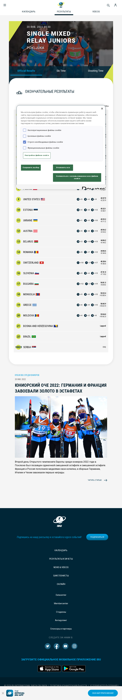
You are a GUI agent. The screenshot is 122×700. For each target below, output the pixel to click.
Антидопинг (61, 620)
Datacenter (61, 595)
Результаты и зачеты (61, 559)
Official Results (26, 70)
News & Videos (61, 567)
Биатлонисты (61, 575)
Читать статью (95, 480)
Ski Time (61, 70)
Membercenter (61, 603)
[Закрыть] (102, 108)
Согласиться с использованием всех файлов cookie (77, 177)
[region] (61, 147)
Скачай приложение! (103, 693)
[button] (5, 3)
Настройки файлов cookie (37, 155)
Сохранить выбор (31, 167)
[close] (3, 693)
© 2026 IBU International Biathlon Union (25, 685)
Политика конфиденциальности (68, 685)
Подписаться (97, 537)
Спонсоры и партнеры (61, 629)
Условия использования (104, 685)
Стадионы (61, 612)
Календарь (61, 550)
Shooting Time (95, 70)
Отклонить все (63, 167)
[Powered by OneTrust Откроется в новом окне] (93, 187)
